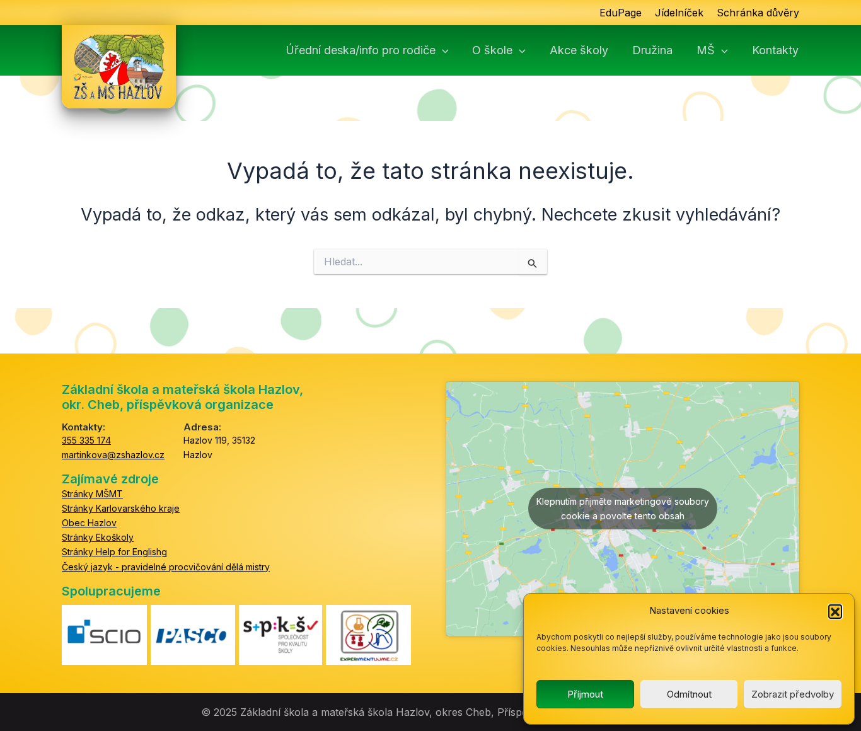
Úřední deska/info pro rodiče (361, 50)
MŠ (705, 50)
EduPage (620, 12)
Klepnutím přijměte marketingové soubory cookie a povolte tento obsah (622, 508)
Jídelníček (679, 12)
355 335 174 (86, 440)
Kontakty (775, 50)
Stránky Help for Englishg (114, 551)
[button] (835, 611)
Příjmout (585, 694)
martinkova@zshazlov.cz (113, 454)
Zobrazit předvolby (792, 694)
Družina (652, 50)
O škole (492, 50)
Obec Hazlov (89, 522)
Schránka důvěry (758, 12)
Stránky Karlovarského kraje (121, 508)
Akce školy (579, 50)
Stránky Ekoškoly (98, 537)
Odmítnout (689, 694)
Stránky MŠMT (92, 493)
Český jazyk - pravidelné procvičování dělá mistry (166, 566)
